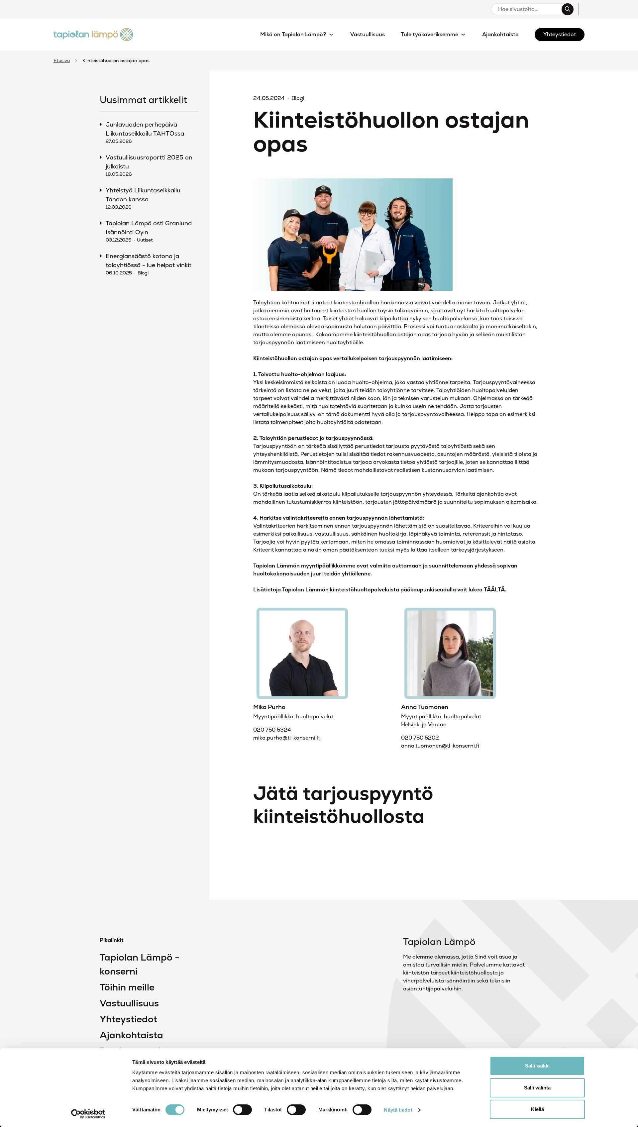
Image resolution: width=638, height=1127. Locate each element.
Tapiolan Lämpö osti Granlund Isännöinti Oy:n (149, 231)
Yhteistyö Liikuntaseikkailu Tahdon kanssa (143, 198)
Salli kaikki (537, 1066)
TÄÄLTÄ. (495, 589)
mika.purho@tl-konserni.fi (286, 737)
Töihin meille (127, 987)
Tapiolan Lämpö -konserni (139, 964)
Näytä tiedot (398, 1110)
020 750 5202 (420, 737)
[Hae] (568, 9)
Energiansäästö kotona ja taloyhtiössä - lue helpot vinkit (148, 264)
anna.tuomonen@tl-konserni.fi (440, 745)
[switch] (242, 1109)
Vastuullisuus (129, 1003)
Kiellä (537, 1109)
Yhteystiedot (128, 1019)
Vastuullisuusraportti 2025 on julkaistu (149, 165)
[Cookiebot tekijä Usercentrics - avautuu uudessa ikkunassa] (88, 1114)
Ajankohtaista (131, 1035)
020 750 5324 (272, 729)
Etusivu (61, 60)
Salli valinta (537, 1087)
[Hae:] (529, 9)
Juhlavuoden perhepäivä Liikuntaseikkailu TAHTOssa (145, 132)
